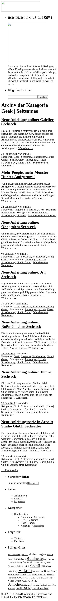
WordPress (40, 596)
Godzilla (20, 566)
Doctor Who (28, 562)
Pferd (30, 581)
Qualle (34, 581)
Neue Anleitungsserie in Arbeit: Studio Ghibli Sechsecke (27, 424)
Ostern (18, 580)
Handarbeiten (39, 156)
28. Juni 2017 (8, 353)
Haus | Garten (28, 522)
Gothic (27, 566)
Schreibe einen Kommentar (42, 215)
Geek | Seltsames (22, 156)
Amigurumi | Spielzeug (25, 209)
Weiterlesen (25, 148)
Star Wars (52, 585)
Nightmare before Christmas (35, 578)
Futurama (12, 566)
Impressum (19, 501)
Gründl (35, 566)
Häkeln (42, 159)
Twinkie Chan (40, 588)
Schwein (21, 215)
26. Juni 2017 (8, 403)
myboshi (19, 577)
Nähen (11, 580)
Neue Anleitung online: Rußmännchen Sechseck (21, 324)
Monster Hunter (40, 212)
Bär (44, 559)
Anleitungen (31, 159)
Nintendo (50, 578)
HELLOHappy (46, 566)
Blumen (17, 559)
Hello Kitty (13, 571)
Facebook (19, 541)
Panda (24, 581)
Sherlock (43, 585)
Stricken (11, 588)
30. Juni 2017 (8, 303)
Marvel (23, 575)
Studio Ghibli (24, 162)
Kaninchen (38, 571)
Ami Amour (12, 555)
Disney (19, 562)
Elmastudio (7, 596)
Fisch (49, 562)
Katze (50, 309)
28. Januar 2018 (9, 153)
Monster (43, 575)
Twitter (17, 538)
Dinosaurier (12, 562)
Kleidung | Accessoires (32, 525)
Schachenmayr (8, 162)
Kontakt (18, 498)
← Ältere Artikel (9, 470)
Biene (10, 559)
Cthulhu (50, 559)
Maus (29, 575)
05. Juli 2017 (8, 253)
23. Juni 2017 (8, 456)
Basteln (50, 555)
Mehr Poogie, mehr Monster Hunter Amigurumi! (24, 174)
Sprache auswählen (17, 483)
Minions (35, 574)
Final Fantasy (41, 562)
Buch (23, 559)
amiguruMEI (22, 555)
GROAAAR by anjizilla (22, 594)
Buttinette (35, 558)
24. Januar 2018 (9, 206)
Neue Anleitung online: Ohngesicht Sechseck (20, 224)
